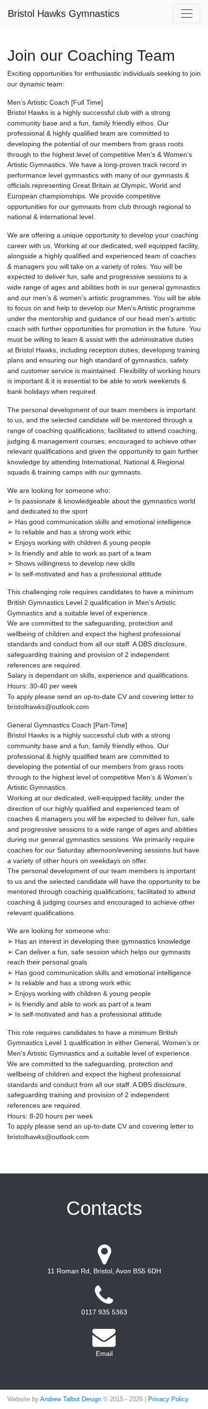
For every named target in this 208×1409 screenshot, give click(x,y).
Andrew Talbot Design (70, 1399)
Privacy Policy (168, 1399)
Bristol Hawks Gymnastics (63, 13)
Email (104, 1353)
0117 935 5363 (104, 1312)
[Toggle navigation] (186, 13)
